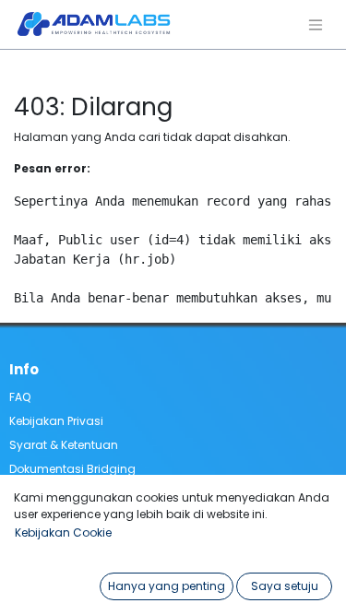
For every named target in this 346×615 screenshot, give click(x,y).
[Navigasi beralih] (315, 24)
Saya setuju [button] (284, 586)
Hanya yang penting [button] (166, 586)
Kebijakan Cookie (63, 532)
